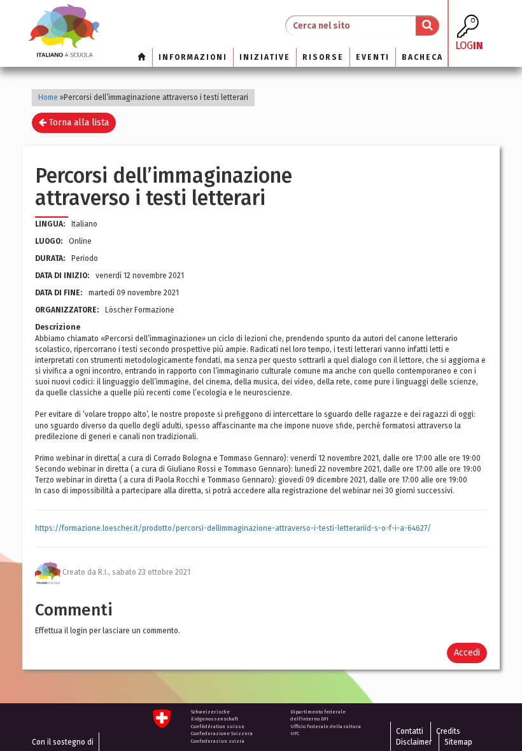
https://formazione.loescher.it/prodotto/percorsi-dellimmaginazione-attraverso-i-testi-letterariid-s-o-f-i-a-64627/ (233, 528)
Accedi (467, 652)
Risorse (323, 57)
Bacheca (422, 57)
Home (48, 97)
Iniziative (264, 57)
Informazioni (193, 57)
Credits (448, 731)
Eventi (373, 57)
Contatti (409, 731)
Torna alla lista (77, 122)
